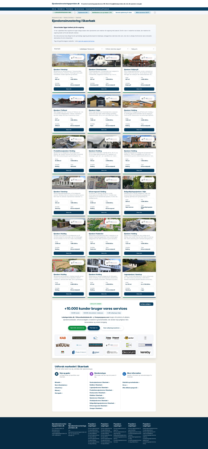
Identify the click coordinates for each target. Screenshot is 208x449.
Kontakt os (61, 9)
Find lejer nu (94, 328)
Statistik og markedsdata (130, 382)
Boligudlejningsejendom (120, 435)
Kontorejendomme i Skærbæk (99, 382)
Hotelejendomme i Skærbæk (99, 400)
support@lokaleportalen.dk (59, 433)
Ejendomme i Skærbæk (97, 398)
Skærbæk (78, 17)
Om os (54, 9)
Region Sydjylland (69, 17)
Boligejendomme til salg (134, 431)
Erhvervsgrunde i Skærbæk (98, 406)
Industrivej (58, 387)
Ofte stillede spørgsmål (130, 387)
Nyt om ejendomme (73, 433)
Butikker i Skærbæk (96, 385)
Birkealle (57, 382)
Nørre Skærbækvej (61, 385)
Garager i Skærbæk (96, 408)
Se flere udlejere (146, 304)
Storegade (58, 393)
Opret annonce (79, 9)
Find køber (69, 9)
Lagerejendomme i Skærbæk (99, 387)
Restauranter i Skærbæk (97, 393)
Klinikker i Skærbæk (96, 395)
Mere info (68, 89)
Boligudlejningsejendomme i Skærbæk (102, 403)
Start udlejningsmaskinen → (112, 328)
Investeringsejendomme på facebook (97, 9)
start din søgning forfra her (86, 41)
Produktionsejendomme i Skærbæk (101, 390)
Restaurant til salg (57, 17)
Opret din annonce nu (77, 328)
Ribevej (57, 390)
